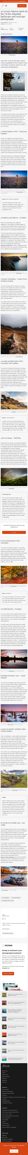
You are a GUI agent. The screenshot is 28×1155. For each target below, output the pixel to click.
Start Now (14, 1151)
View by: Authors (6, 1125)
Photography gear (6, 1100)
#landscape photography (7, 1139)
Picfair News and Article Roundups (9, 1110)
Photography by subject (7, 1102)
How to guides (5, 1119)
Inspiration (4, 1099)
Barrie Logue (10, 724)
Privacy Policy (5, 1074)
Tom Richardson (13, 586)
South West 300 (5, 236)
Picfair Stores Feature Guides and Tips (10, 1112)
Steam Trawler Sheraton (7, 857)
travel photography (6, 897)
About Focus (5, 1070)
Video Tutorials (5, 1089)
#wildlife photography (7, 1141)
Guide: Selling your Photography (9, 1127)
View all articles (5, 928)
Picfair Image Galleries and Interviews (10, 1115)
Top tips (4, 1121)
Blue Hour (6, 517)
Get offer (14, 532)
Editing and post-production (8, 1093)
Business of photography (7, 1091)
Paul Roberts (19, 273)
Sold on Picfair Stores (7, 1114)
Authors (4, 1072)
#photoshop (4, 1137)
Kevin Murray (11, 671)
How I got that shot (6, 1117)
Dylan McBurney (19, 356)
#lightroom (4, 1135)
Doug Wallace (5, 890)
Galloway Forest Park (6, 245)
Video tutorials (5, 1123)
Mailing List (4, 1080)
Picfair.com (4, 1082)
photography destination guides (8, 900)
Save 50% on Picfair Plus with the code (14, 1)
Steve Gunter (15, 790)
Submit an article (6, 1076)
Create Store (22, 5)
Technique (4, 1095)
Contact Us (4, 1078)
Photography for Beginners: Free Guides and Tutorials (13, 1097)
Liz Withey (14, 411)
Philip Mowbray (12, 54)
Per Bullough (11, 488)
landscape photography (16, 897)
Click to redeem (8, 973)
